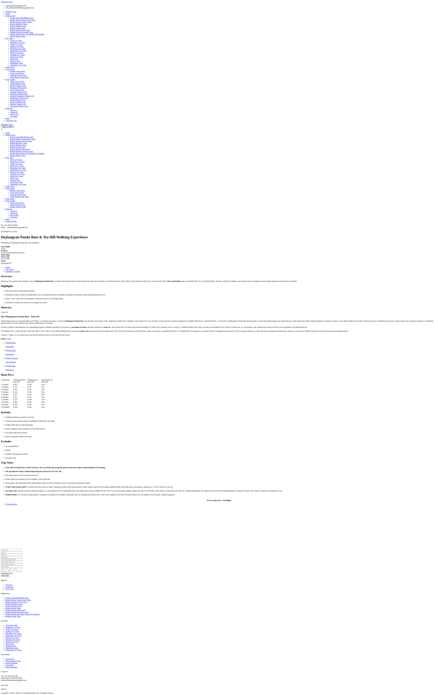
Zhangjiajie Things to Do (19, 98)
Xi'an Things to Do (17, 90)
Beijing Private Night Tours (20, 30)
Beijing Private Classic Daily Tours (22, 20)
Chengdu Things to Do (18, 92)
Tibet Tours (14, 59)
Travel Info (9, 665)
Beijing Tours (10, 16)
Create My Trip (11, 121)
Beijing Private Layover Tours (21, 22)
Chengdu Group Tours (18, 75)
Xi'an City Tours (16, 40)
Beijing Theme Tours (17, 36)
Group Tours (10, 69)
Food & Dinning (11, 663)
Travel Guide (10, 79)
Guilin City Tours (16, 45)
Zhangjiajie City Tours (18, 51)
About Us (9, 108)
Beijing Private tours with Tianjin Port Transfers (27, 34)
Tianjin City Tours (16, 57)
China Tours (9, 67)
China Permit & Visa (17, 84)
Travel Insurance (11, 667)
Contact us (14, 112)
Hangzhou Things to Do (19, 94)
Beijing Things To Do (18, 86)
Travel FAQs (10, 659)
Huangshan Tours (16, 63)
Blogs (7, 119)
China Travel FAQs (17, 82)
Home (7, 14)
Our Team (13, 116)
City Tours (9, 38)
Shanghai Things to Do (18, 88)
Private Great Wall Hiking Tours (21, 18)
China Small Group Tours (19, 77)
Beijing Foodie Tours (17, 28)
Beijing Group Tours (17, 71)
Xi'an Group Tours (17, 73)
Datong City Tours (16, 53)
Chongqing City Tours (18, 65)
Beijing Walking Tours (18, 26)
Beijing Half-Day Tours (18, 24)
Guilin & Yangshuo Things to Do (22, 96)
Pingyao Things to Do (18, 104)
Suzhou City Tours (17, 47)
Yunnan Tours (15, 61)
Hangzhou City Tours (18, 49)
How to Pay (14, 114)
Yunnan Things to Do (18, 102)
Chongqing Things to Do (19, 106)
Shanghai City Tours (17, 43)
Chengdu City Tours (17, 55)
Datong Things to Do (17, 100)
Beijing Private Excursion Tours (21, 32)
